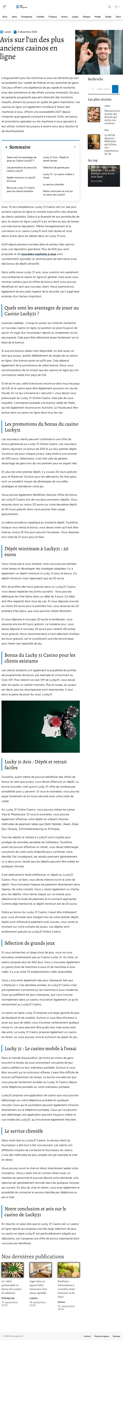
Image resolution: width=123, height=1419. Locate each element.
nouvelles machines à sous (38, 254)
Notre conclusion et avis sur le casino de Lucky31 (58, 193)
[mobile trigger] (5, 6)
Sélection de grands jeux (56, 167)
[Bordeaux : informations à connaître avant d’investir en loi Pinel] (69, 1270)
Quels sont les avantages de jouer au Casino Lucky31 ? (21, 159)
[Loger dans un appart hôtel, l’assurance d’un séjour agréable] (40, 1270)
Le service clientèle (53, 184)
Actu (106, 130)
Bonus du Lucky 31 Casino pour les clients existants (20, 189)
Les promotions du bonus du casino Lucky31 (22, 169)
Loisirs (34, 1298)
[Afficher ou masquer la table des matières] (53, 147)
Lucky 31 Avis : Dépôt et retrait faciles (56, 159)
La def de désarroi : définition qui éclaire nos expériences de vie (111, 144)
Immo (61, 1302)
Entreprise (8, 1298)
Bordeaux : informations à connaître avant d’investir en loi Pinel (66, 1289)
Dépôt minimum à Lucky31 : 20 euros (21, 179)
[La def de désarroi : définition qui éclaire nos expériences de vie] (94, 142)
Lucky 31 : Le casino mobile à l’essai (58, 176)
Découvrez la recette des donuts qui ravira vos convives (112, 117)
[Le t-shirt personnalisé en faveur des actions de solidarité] (12, 1270)
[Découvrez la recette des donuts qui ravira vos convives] (94, 114)
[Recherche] (109, 6)
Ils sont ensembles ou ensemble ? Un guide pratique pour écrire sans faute (104, 171)
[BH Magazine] (21, 6)
